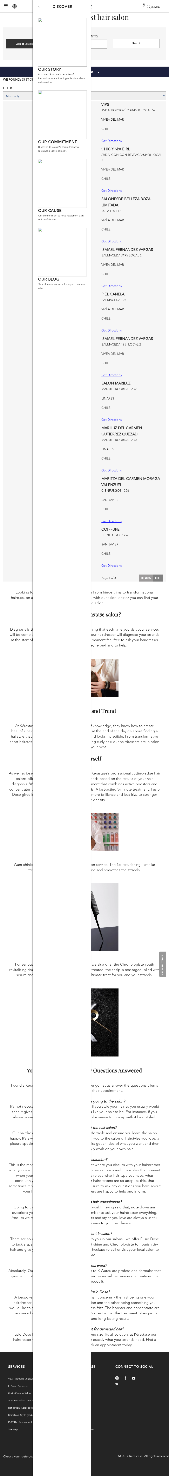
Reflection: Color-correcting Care (26, 1407)
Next (158, 577)
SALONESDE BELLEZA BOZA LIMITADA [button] (125, 202)
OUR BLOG (48, 279)
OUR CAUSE (50, 211)
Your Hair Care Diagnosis (22, 1378)
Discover (62, 7)
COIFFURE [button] (110, 529)
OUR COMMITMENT (57, 142)
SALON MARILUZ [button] (115, 383)
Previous (146, 577)
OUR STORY (49, 70)
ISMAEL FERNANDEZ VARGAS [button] (127, 249)
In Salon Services (17, 1386)
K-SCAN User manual (20, 1422)
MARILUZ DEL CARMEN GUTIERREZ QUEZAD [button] (121, 431)
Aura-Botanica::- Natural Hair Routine (29, 1400)
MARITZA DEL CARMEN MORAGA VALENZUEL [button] (130, 481)
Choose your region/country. (22, 1456)
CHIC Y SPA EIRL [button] (115, 149)
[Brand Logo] (13, 6)
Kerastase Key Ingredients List (25, 1414)
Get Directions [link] (111, 141)
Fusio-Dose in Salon (19, 1393)
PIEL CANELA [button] (112, 294)
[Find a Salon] (144, 5)
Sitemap (13, 1429)
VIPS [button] (105, 104)
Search (136, 43)
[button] (162, 964)
